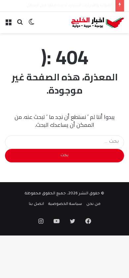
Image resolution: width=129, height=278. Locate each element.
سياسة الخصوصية (65, 204)
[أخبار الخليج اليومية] (97, 22)
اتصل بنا (36, 204)
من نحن (93, 204)
